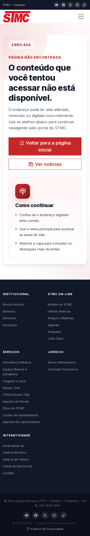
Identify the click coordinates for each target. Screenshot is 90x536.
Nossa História (13, 304)
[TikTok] (84, 5)
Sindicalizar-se (13, 446)
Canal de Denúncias (17, 466)
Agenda (53, 325)
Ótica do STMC (14, 408)
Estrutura (9, 318)
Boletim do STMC (60, 304)
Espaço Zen (11, 388)
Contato (8, 473)
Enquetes (54, 332)
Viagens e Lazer (14, 381)
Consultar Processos (63, 369)
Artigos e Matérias (61, 318)
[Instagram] (77, 5)
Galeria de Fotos (14, 452)
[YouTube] (57, 5)
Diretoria (9, 311)
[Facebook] (63, 5)
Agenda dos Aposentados (21, 422)
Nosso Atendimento (62, 362)
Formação (10, 325)
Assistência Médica (17, 362)
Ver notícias (48, 164)
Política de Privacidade (46, 529)
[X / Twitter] (70, 5)
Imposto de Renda (16, 401)
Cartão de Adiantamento (20, 415)
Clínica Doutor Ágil (16, 394)
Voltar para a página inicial (48, 146)
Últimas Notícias (59, 311)
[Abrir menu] (81, 16)
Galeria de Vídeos (16, 459)
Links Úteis (55, 338)
